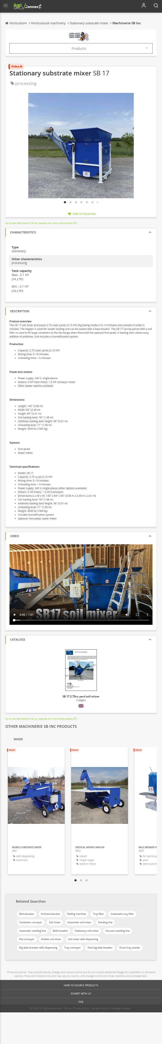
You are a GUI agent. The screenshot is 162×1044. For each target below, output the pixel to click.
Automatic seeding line (32, 931)
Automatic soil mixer (79, 922)
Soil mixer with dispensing (83, 939)
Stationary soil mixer (87, 931)
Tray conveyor (72, 947)
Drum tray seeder (129, 947)
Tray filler (98, 914)
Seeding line (105, 922)
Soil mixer (55, 922)
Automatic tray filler (122, 914)
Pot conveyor (26, 939)
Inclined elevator (50, 914)
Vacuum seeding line (117, 931)
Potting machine (76, 914)
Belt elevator (26, 914)
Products (79, 48)
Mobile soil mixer (51, 939)
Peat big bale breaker (100, 947)
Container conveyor (30, 922)
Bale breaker (60, 931)
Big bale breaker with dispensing (38, 947)
